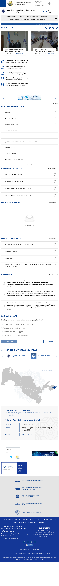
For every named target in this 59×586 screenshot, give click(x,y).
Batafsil (28, 164)
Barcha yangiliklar (29, 89)
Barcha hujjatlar (52, 274)
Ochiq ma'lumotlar (19, 522)
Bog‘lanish (40, 19)
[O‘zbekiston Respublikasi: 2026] (45, 453)
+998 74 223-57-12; (28, 434)
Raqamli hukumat (15, 19)
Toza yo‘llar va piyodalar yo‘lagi (14, 328)
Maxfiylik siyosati (50, 519)
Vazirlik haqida (10, 16)
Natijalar (50, 341)
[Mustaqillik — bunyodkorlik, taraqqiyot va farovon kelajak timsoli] (44, 41)
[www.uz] (29, 545)
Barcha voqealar (52, 202)
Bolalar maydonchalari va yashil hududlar (18, 324)
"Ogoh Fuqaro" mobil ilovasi (47, 355)
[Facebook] (50, 28)
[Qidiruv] (43, 11)
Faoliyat (21, 16)
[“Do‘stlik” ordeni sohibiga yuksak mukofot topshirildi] (14, 41)
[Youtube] (46, 28)
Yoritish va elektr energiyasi (13, 332)
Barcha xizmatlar (52, 168)
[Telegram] (57, 28)
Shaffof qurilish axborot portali (41, 24)
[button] (56, 3)
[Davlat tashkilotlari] (3, 3)
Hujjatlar (44, 16)
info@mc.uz (14, 538)
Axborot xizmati (29, 19)
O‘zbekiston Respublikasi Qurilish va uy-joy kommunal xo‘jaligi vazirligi (13, 529)
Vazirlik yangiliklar (20, 53)
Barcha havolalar (52, 238)
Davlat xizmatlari (32, 16)
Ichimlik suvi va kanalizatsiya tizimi (15, 335)
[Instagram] (53, 28)
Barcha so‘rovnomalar (51, 316)
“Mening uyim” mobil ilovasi (22, 355)
